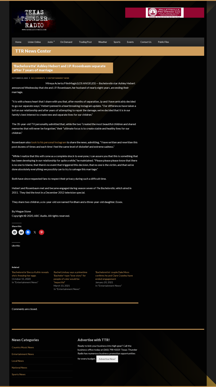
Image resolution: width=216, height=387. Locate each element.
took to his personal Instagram (48, 142)
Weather (102, 42)
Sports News (18, 374)
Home (18, 42)
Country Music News (23, 347)
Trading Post (85, 42)
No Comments (38, 78)
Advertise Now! (107, 359)
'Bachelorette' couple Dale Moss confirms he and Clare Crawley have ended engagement (114, 275)
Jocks (50, 42)
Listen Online (34, 42)
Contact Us (145, 42)
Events (130, 42)
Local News (18, 360)
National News (19, 367)
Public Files (163, 42)
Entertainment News (58, 78)
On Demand (66, 42)
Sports (117, 42)
